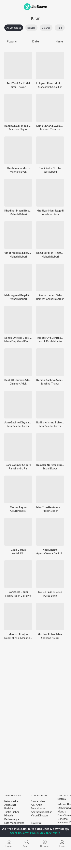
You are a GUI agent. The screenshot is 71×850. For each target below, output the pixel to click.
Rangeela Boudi (18, 591)
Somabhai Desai (50, 214)
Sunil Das (59, 553)
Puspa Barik (50, 595)
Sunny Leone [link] (38, 808)
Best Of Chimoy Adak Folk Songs (18, 380)
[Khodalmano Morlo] (18, 150)
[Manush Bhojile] (18, 616)
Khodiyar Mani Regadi (50, 210)
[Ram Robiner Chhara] (18, 447)
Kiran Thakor (18, 86)
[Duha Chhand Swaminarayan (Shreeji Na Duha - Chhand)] (50, 108)
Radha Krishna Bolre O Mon (50, 422)
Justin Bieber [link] (11, 811)
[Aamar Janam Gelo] (50, 277)
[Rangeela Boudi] (18, 574)
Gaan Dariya (18, 549)
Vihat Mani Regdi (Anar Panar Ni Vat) (18, 252)
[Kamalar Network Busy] (50, 447)
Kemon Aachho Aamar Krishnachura (50, 380)
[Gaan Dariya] (18, 532)
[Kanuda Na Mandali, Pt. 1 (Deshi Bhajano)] (18, 108)
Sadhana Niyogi (50, 637)
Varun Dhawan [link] (39, 815)
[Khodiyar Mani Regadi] (50, 193)
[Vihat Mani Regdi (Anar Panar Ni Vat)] (18, 235)
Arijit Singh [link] (10, 804)
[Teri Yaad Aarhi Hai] (18, 65)
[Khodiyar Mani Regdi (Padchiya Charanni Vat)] (50, 235)
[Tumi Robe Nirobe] (50, 150)
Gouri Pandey (25, 341)
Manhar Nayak (18, 171)
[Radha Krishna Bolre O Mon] (50, 404)
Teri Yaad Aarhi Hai (18, 83)
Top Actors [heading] (39, 795)
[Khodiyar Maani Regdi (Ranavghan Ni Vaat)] (18, 193)
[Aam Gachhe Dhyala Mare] (18, 404)
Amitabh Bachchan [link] (41, 811)
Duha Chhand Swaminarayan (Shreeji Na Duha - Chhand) (50, 125)
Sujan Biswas (50, 468)
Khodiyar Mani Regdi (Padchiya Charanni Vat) (50, 252)
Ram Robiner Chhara (18, 464)
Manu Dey (10, 341)
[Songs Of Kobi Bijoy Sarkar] (18, 320)
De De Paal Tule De (50, 591)
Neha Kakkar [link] (11, 801)
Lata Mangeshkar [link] (14, 822)
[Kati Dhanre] (50, 532)
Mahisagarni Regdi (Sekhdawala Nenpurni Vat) (18, 295)
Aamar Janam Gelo (50, 295)
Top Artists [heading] (12, 795)
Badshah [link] (9, 808)
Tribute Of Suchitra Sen (50, 337)
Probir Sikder (50, 510)
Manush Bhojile (18, 634)
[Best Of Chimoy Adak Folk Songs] (18, 362)
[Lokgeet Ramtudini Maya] (50, 65)
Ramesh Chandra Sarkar (50, 298)
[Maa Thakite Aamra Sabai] (50, 489)
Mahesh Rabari (18, 214)
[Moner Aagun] (18, 489)
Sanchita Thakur (50, 383)
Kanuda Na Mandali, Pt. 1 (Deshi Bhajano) (18, 125)
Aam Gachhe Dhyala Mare (18, 422)
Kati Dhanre (50, 549)
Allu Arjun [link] (36, 804)
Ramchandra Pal (18, 468)
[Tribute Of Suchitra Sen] (50, 320)
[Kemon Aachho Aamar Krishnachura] (50, 362)
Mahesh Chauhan (50, 129)
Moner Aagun (18, 507)
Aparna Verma (44, 553)
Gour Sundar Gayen (18, 426)
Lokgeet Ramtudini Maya (50, 83)
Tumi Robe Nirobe (50, 168)
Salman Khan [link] (38, 801)
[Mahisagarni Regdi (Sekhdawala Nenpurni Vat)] (18, 277)
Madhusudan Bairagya (18, 595)
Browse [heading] (36, 823)
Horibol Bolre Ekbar (50, 634)
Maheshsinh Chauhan (50, 86)
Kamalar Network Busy (50, 464)
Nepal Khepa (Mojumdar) (18, 637)
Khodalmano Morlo (18, 168)
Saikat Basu (50, 171)
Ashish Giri (18, 553)
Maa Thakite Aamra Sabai (50, 507)
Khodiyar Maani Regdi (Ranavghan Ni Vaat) (18, 210)
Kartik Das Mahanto (50, 341)
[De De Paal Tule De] (50, 574)
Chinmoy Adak (18, 383)
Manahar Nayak (18, 129)
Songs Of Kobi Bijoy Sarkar (18, 337)
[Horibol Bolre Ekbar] (50, 616)
